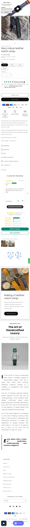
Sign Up (6, 12)
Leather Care (7, 487)
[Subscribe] (25, 501)
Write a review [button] (15, 229)
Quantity (3, 71)
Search (5, 463)
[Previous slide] (2, 193)
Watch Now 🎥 (11, 313)
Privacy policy (7, 521)
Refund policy (7, 484)
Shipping (3, 56)
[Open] (3, 523)
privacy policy (7, 491)
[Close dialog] (29, 0)
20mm (12, 65)
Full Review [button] (9, 201)
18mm (4, 65)
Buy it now (15, 99)
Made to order (7, 473)
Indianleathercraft (13, 519)
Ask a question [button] (15, 233)
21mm (20, 65)
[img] (9, 181)
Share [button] (4, 170)
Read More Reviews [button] (15, 207)
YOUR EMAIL (3, 7)
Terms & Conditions (9, 477)
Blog (4, 470)
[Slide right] (18, 43)
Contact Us (6, 467)
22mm (5, 68)
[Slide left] (11, 43)
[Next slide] (27, 193)
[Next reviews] (28, 85)
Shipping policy (7, 480)
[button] (5, 59)
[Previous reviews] (2, 85)
